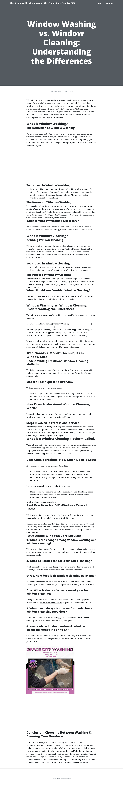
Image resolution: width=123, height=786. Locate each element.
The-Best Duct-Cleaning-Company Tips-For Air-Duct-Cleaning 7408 (42, 3)
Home (100, 3)
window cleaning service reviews (41, 502)
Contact (109, 3)
